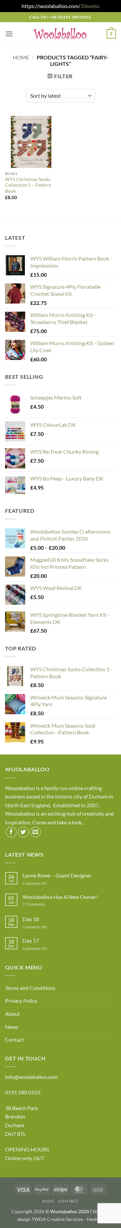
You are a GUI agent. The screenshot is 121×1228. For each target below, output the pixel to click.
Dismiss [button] (90, 6)
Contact (14, 1039)
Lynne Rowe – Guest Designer (57, 875)
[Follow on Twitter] (23, 832)
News (11, 1027)
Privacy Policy (21, 1000)
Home (21, 57)
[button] (9, 34)
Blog (48, 1200)
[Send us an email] (35, 832)
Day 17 (31, 940)
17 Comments (44, 904)
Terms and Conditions (30, 988)
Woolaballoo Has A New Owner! (60, 897)
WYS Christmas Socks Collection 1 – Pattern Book (28, 185)
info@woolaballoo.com (31, 1077)
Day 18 (31, 919)
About (12, 1013)
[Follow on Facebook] (11, 832)
